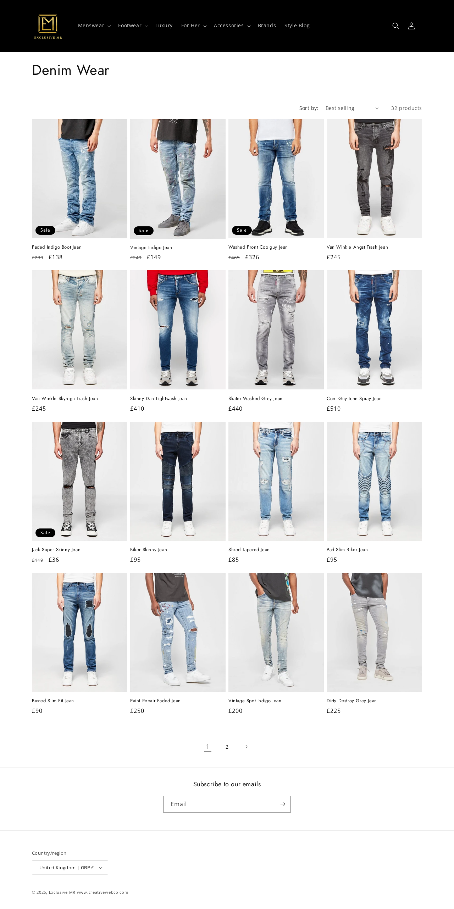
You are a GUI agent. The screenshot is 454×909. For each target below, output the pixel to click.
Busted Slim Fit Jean (53, 701)
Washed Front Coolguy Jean (258, 247)
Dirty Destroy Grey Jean (352, 701)
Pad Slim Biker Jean (347, 550)
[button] (94, 25)
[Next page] (246, 746)
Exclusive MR (62, 892)
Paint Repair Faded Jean (155, 701)
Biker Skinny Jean (148, 550)
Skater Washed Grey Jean (255, 399)
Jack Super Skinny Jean (56, 550)
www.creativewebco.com (102, 892)
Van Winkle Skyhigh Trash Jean (65, 399)
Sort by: (309, 108)
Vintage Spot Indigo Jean (254, 701)
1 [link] (208, 746)
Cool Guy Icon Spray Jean (354, 399)
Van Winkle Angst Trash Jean (357, 247)
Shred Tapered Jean (249, 550)
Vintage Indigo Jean (151, 248)
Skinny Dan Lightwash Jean (158, 399)
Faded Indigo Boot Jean (57, 247)
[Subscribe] (282, 804)
